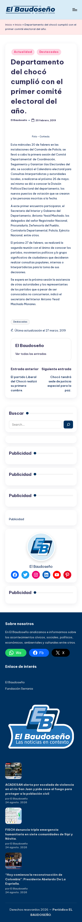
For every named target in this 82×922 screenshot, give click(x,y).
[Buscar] (68, 424)
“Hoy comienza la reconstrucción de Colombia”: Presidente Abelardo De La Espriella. (35, 879)
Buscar (16, 413)
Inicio (8, 24)
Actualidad (23, 52)
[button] (30, 354)
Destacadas (49, 52)
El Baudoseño (29, 345)
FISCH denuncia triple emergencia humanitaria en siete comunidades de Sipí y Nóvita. (39, 834)
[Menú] (74, 9)
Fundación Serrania (19, 689)
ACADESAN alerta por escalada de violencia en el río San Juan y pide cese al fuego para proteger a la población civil (39, 789)
